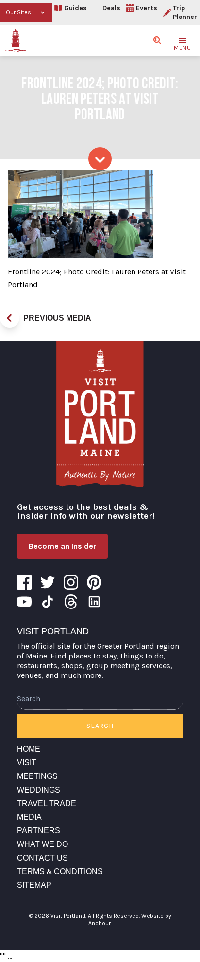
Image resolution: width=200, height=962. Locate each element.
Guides (75, 8)
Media (29, 817)
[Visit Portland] (15, 40)
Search (99, 726)
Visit (26, 763)
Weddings (38, 790)
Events (146, 8)
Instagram (71, 582)
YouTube (24, 601)
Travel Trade (46, 803)
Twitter (47, 582)
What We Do (42, 844)
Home (28, 749)
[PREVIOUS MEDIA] (9, 318)
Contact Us (42, 858)
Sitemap (34, 885)
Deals (111, 8)
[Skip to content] (100, 158)
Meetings (37, 776)
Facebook (24, 582)
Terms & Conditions (60, 871)
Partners (38, 831)
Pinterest (94, 582)
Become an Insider (62, 546)
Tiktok (47, 601)
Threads (71, 601)
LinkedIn (94, 601)
